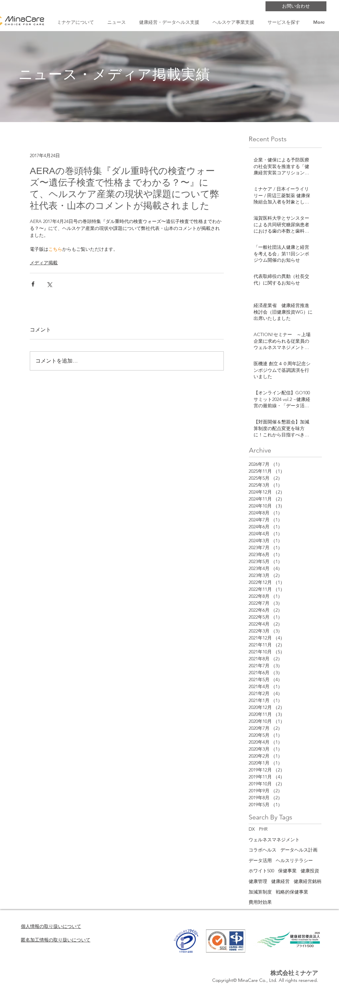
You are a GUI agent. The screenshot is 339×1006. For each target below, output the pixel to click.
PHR (263, 829)
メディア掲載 (44, 263)
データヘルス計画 (298, 850)
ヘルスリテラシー (294, 860)
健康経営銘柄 (307, 881)
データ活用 (260, 860)
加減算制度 (260, 892)
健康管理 (258, 881)
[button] (75, 22)
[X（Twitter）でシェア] (49, 284)
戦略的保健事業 (292, 892)
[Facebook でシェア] (33, 284)
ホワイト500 (261, 871)
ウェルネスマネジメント (274, 840)
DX (252, 829)
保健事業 (287, 871)
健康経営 (280, 881)
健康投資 (310, 871)
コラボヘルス (262, 850)
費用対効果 (260, 902)
